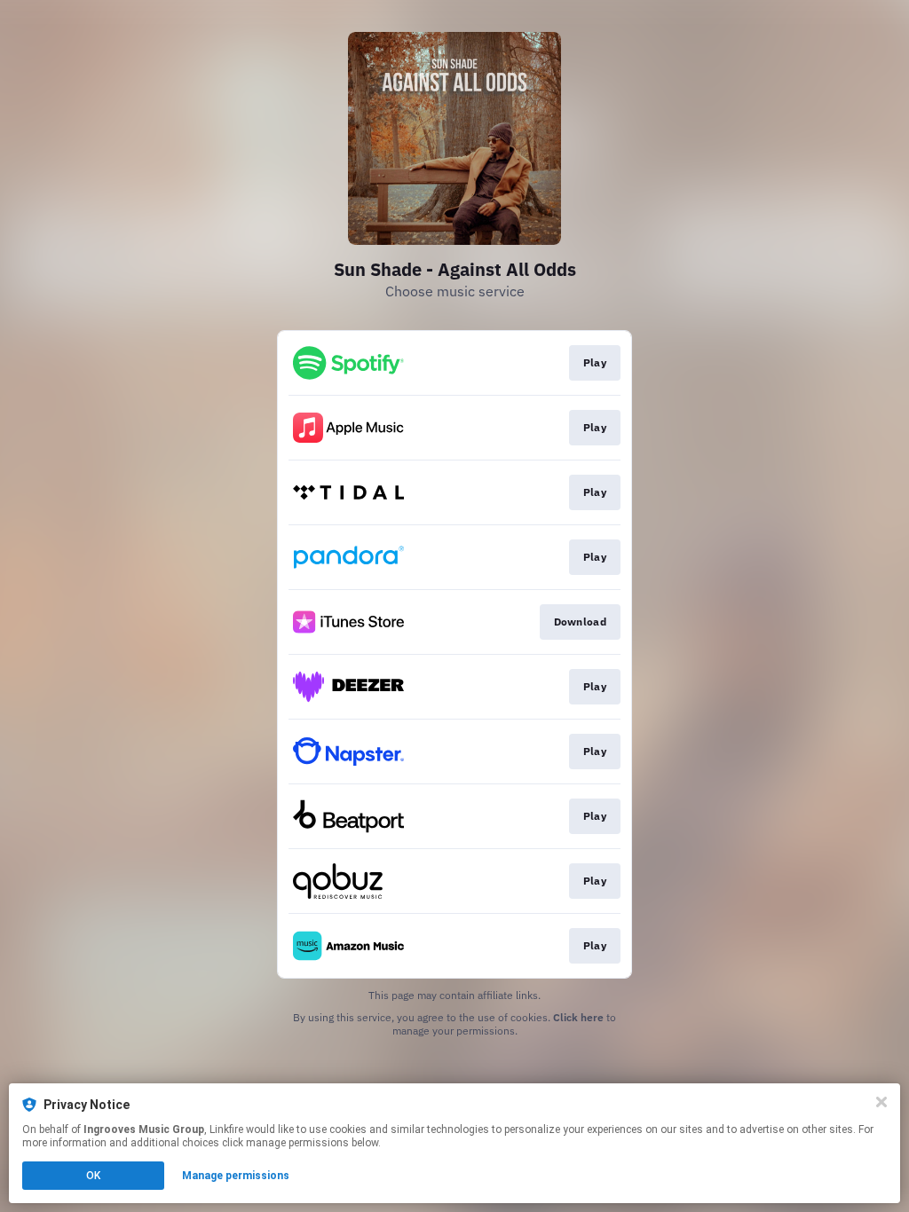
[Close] (881, 1102)
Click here (578, 1017)
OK (93, 1175)
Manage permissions (235, 1175)
